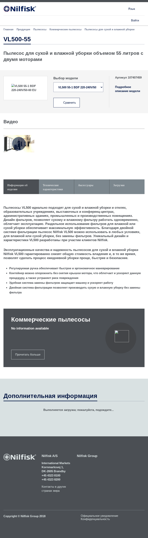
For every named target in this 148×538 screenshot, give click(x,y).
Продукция (23, 29)
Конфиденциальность (95, 519)
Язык (131, 8)
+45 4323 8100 (51, 475)
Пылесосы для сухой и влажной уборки (110, 29)
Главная (8, 29)
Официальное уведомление (99, 515)
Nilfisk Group (87, 456)
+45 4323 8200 (51, 479)
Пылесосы (39, 29)
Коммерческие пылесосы (66, 29)
